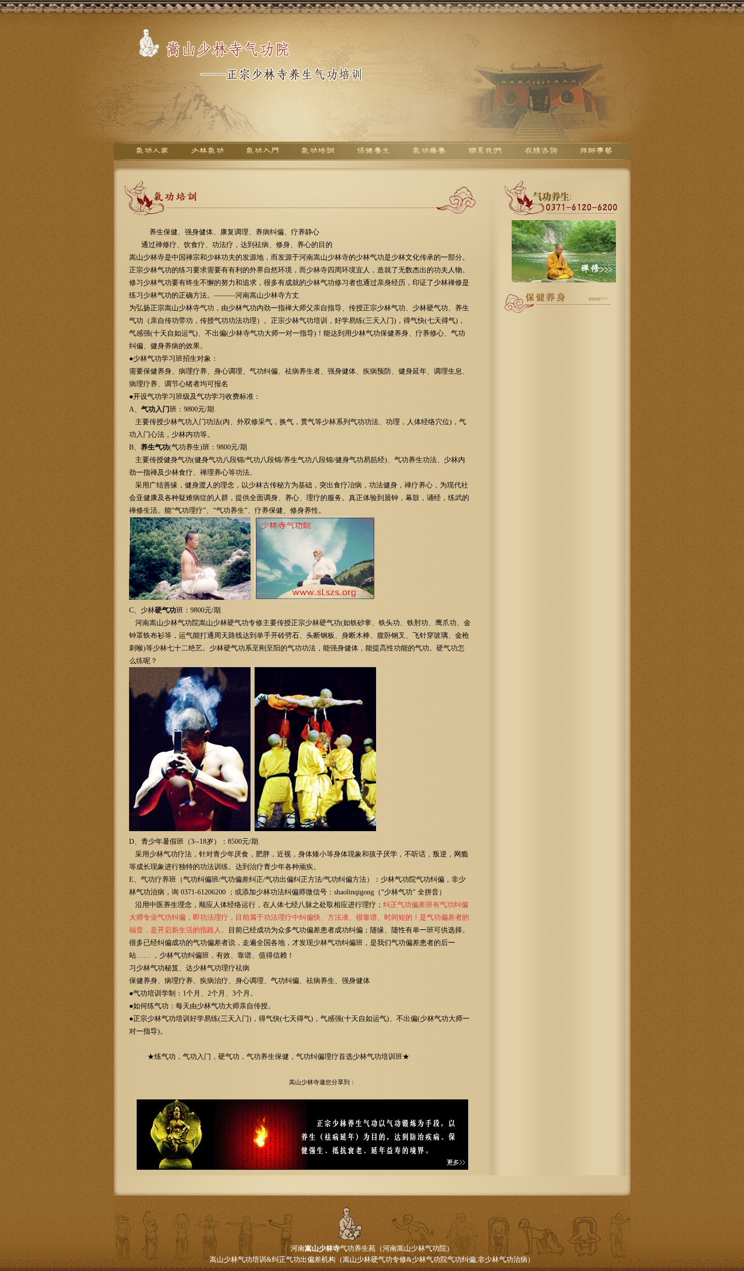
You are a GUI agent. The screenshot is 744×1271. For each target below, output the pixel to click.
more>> (598, 298)
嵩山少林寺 (322, 1248)
